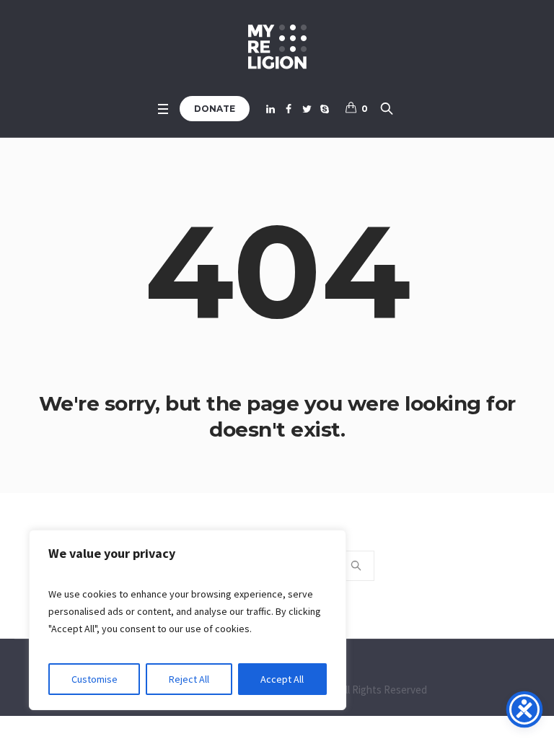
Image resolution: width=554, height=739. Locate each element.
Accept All (282, 679)
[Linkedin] (270, 109)
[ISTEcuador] (277, 46)
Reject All (189, 679)
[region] (187, 620)
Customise (94, 679)
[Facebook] (288, 109)
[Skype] (324, 109)
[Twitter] (306, 109)
